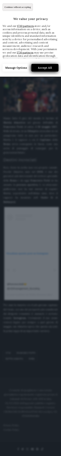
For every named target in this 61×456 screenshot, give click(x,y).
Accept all (45, 67)
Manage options (16, 67)
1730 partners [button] (25, 26)
